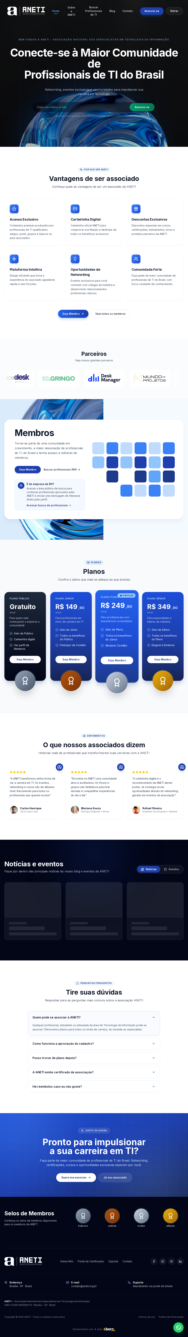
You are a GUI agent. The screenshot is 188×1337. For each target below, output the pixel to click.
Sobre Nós (66, 1261)
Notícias (151, 869)
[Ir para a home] (26, 11)
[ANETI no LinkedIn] (180, 1261)
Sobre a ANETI (71, 11)
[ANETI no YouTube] (171, 1261)
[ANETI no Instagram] (162, 1261)
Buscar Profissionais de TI (93, 11)
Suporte (113, 1261)
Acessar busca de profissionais (47, 505)
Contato (127, 10)
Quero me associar (73, 1177)
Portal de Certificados (91, 1261)
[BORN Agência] (109, 1329)
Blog (112, 10)
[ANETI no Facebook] (154, 1261)
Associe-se (151, 10)
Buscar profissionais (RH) (60, 469)
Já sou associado (115, 1177)
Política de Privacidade (171, 1317)
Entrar (174, 10)
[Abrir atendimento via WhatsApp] (178, 1327)
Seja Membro (71, 313)
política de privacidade (119, 116)
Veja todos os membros (110, 313)
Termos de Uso (146, 1317)
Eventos (173, 869)
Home (55, 10)
